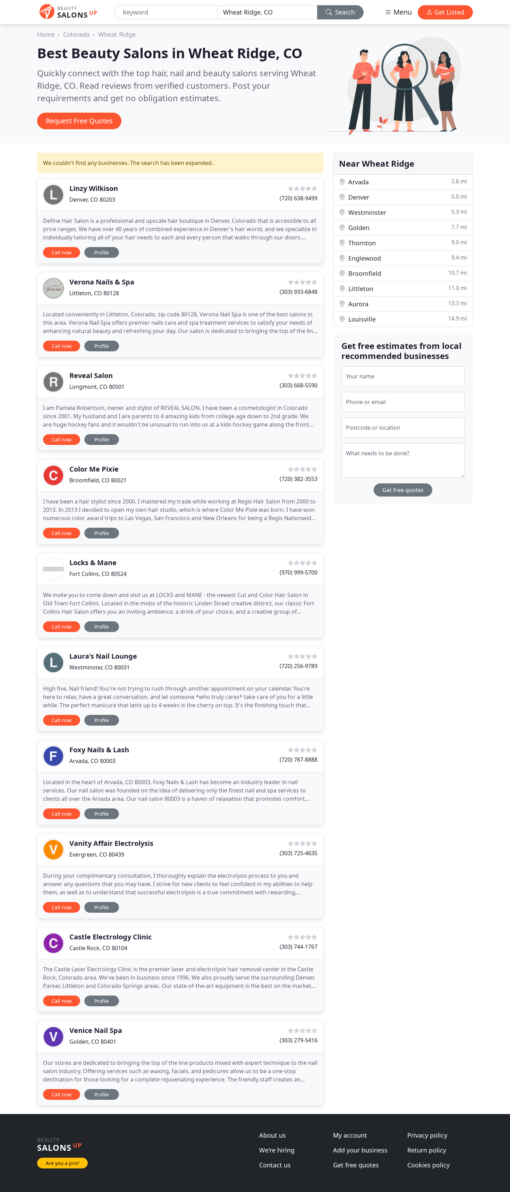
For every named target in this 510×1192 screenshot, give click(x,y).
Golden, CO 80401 (92, 1041)
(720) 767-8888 (298, 759)
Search (344, 12)
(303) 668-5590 (298, 385)
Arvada (407, 181)
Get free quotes (403, 490)
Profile (101, 252)
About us (272, 1135)
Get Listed (448, 12)
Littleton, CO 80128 (94, 293)
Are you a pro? (62, 1163)
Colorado (76, 34)
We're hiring (277, 1150)
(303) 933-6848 (298, 292)
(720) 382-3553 (298, 479)
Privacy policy (427, 1135)
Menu (402, 12)
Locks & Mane (93, 562)
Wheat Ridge (117, 34)
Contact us (275, 1165)
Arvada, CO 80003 (92, 761)
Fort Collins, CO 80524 (98, 574)
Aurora (407, 303)
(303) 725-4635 (298, 853)
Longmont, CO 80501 (97, 387)
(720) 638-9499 (298, 198)
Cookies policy (428, 1165)
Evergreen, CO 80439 (96, 854)
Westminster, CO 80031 (99, 667)
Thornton (407, 242)
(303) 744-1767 (298, 946)
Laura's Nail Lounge (103, 656)
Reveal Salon (91, 375)
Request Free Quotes (79, 120)
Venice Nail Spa (95, 1030)
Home (46, 34)
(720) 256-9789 (298, 666)
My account (350, 1135)
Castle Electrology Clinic (110, 936)
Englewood (407, 258)
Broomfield (407, 273)
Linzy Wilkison (93, 188)
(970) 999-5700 (298, 572)
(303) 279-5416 (298, 1040)
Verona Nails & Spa (101, 282)
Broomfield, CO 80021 (98, 480)
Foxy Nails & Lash (99, 749)
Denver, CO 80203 (92, 199)
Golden (407, 227)
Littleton (407, 288)
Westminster (407, 212)
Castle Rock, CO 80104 (98, 948)
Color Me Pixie (94, 469)
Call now (61, 252)
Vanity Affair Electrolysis (111, 843)
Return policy (426, 1150)
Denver (407, 197)
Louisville (407, 319)
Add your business (360, 1150)
